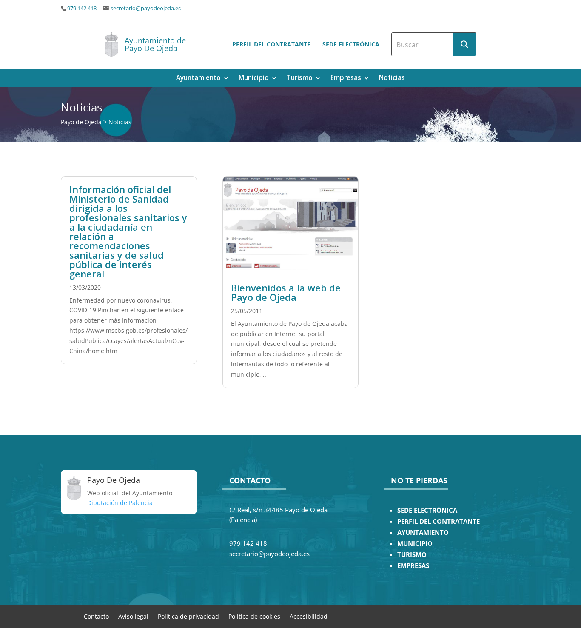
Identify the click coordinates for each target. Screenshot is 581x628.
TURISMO (412, 554)
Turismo (300, 78)
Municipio (254, 78)
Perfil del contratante (271, 44)
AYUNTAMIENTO (423, 532)
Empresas (345, 78)
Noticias (392, 78)
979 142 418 (82, 8)
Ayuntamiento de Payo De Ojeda (155, 44)
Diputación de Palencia (120, 503)
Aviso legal (133, 615)
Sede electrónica (350, 44)
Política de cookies (254, 615)
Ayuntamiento (198, 78)
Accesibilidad (309, 615)
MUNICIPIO (415, 543)
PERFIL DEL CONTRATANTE (438, 521)
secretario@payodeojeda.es (146, 8)
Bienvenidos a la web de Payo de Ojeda (286, 292)
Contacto (96, 615)
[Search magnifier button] (464, 44)
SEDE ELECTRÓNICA (427, 510)
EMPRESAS (413, 565)
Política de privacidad (188, 615)
